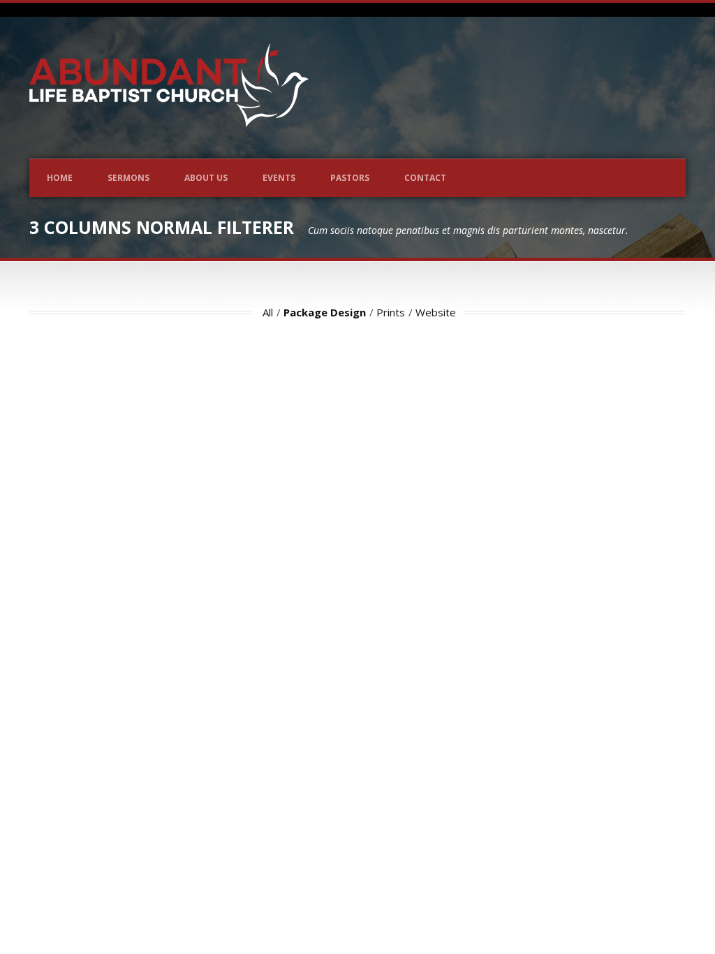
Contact (425, 178)
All (268, 312)
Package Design (324, 312)
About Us (206, 178)
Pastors (349, 178)
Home (60, 178)
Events (279, 178)
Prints (390, 312)
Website (435, 312)
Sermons (128, 178)
